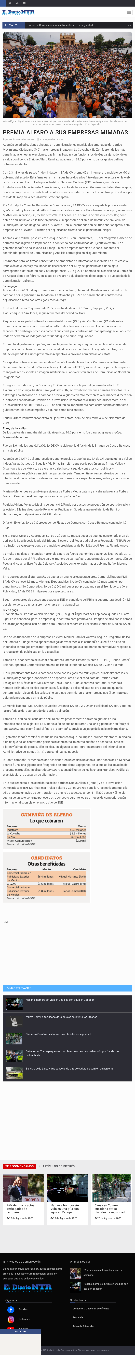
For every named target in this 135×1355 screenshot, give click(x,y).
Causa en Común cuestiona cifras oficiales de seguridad (58, 1017)
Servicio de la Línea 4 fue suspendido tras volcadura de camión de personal (69, 1051)
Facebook (24, 1309)
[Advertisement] (67, 957)
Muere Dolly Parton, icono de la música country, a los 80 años (63, 28)
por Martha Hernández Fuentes (19, 139)
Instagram (24, 1319)
